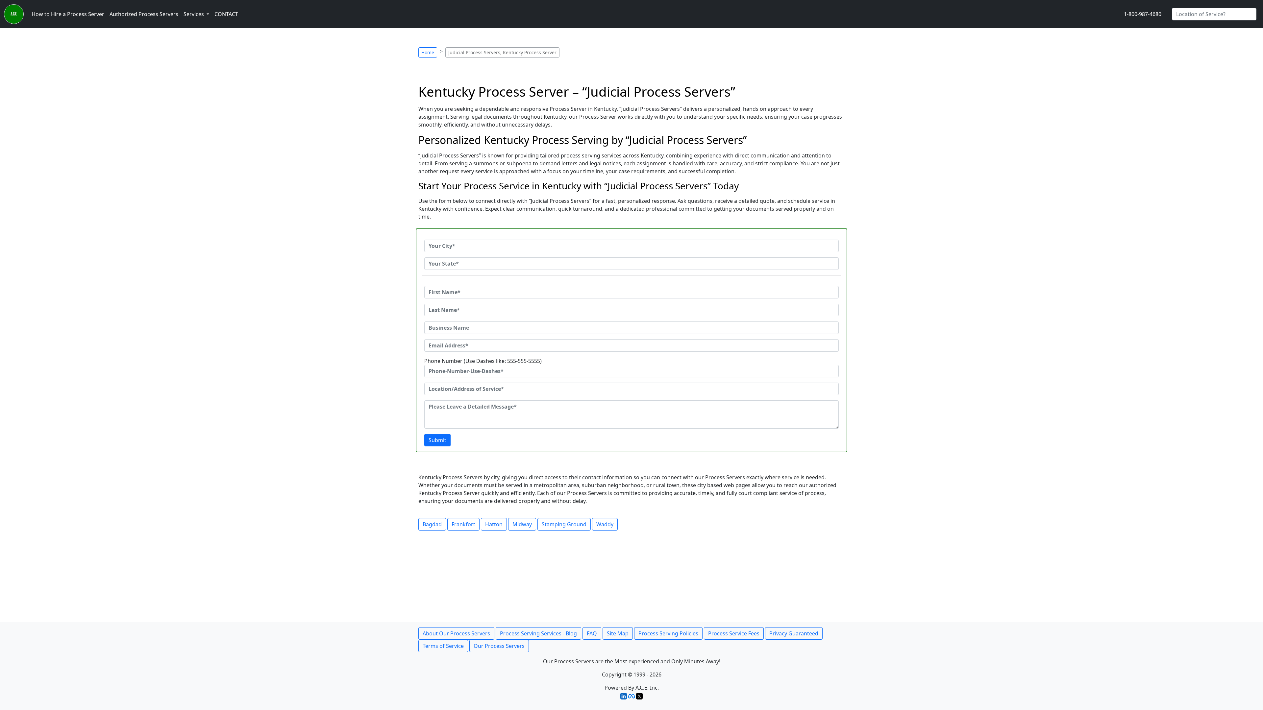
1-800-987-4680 (1142, 14)
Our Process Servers (499, 646)
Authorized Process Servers (144, 14)
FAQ (592, 633)
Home (427, 52)
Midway (522, 524)
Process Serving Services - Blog (538, 633)
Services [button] (194, 14)
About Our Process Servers (456, 633)
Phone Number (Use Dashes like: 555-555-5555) (483, 361)
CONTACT (226, 14)
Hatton (494, 524)
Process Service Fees (733, 633)
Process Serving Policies (668, 633)
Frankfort (463, 524)
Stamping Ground (564, 524)
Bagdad (432, 524)
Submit (437, 440)
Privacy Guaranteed (793, 633)
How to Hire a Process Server (68, 14)
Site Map (618, 633)
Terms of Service (443, 646)
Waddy (604, 524)
